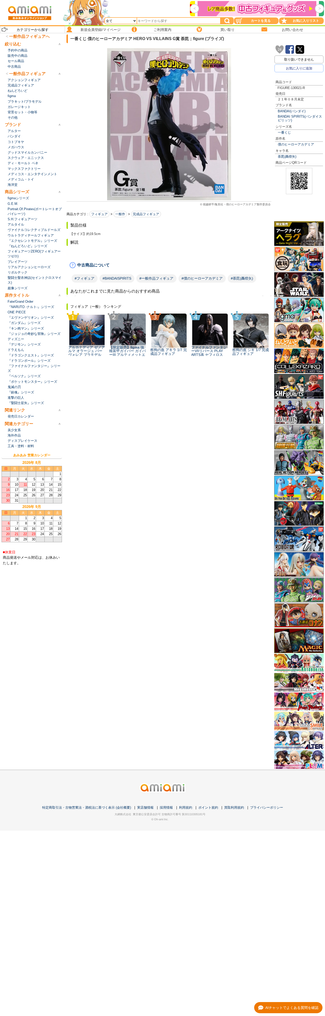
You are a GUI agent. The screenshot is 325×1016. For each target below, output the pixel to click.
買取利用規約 (234, 807)
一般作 (120, 214)
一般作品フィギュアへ (29, 36)
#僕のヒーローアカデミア (202, 278)
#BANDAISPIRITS (117, 278)
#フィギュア (84, 278)
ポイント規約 (208, 807)
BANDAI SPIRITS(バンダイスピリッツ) (300, 118)
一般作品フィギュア (27, 73)
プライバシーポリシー (266, 807)
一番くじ (284, 132)
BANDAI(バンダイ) (291, 111)
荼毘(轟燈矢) (287, 156)
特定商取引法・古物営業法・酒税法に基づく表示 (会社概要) (86, 807)
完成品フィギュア (146, 214)
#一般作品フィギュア (156, 278)
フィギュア (99, 214)
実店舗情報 (145, 807)
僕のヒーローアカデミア (296, 144)
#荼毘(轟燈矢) (242, 278)
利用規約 (185, 807)
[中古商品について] (169, 265)
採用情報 (166, 807)
